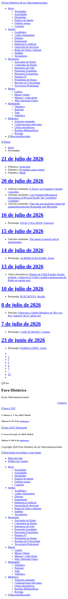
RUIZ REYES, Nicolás (32, 296)
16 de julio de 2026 (22, 215)
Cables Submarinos (25, 35)
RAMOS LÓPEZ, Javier (33, 348)
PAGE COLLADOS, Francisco (37, 223)
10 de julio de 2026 (22, 288)
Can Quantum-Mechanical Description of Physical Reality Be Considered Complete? (32, 197)
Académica (20, 32)
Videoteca (20, 115)
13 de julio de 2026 (22, 266)
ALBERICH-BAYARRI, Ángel (37, 258)
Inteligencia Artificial (25, 44)
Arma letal (24, 166)
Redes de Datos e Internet (28, 50)
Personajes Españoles (26, 70)
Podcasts (19, 109)
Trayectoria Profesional (27, 85)
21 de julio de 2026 (22, 159)
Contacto (19, 26)
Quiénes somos (22, 23)
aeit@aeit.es (24, 440)
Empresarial (21, 41)
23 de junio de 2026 (23, 340)
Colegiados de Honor (26, 64)
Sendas (11, 29)
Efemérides (20, 17)
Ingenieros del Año (24, 67)
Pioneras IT (21, 76)
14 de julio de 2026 (22, 250)
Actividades (21, 14)
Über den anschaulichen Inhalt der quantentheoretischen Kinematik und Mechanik (36, 205)
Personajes (13, 59)
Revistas (19, 133)
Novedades (20, 11)
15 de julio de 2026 (22, 231)
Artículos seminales (25, 121)
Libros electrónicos (24, 127)
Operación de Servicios (27, 47)
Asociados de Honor (25, 62)
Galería (18, 91)
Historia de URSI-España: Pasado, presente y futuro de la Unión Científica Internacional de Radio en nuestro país (37, 277)
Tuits (17, 112)
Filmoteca (20, 106)
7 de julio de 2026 (21, 324)
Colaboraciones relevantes (28, 124)
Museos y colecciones (26, 97)
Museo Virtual (22, 94)
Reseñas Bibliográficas (26, 130)
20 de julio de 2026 (22, 181)
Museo (11, 88)
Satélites (19, 53)
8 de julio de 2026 (21, 305)
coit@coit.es (24, 421)
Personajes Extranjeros (26, 73)
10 (9, 374)
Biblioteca (13, 118)
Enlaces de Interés (24, 20)
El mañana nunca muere (32, 169)
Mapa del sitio (15, 458)
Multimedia (14, 103)
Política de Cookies (18, 461)
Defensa (19, 38)
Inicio (11, 8)
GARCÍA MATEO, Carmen (35, 331)
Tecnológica (21, 56)
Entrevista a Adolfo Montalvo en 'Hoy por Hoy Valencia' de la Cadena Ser (35, 314)
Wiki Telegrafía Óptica (26, 100)
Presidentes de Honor (26, 79)
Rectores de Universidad (27, 82)
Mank (22, 172)
